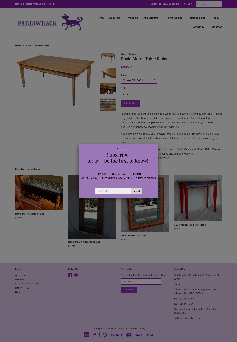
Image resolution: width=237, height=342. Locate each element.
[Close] (158, 144)
